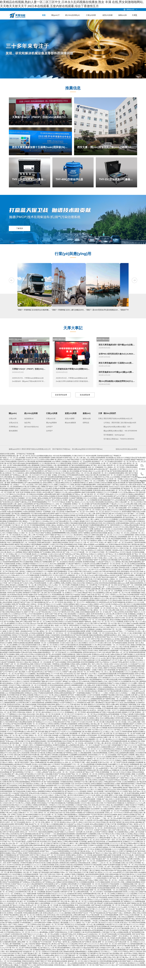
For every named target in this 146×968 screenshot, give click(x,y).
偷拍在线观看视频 (93, 712)
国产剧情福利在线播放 (119, 643)
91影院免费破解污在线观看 (39, 544)
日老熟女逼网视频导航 (7, 515)
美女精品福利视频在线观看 (76, 631)
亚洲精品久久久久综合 (60, 660)
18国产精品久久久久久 (113, 627)
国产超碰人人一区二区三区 (9, 457)
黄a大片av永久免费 (57, 558)
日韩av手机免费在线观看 (37, 583)
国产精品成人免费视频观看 (21, 513)
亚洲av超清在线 (55, 537)
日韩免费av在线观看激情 (68, 724)
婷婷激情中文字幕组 (29, 592)
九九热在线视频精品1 (129, 782)
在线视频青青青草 (133, 656)
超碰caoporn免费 (123, 583)
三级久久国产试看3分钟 (117, 768)
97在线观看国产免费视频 (128, 811)
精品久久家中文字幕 (6, 801)
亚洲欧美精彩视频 (124, 801)
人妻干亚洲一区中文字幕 (61, 658)
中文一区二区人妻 (30, 585)
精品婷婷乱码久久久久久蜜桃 (23, 579)
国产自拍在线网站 (128, 465)
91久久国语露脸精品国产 (19, 469)
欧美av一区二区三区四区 (94, 851)
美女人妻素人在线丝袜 (38, 648)
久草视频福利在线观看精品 (105, 689)
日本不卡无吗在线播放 (29, 558)
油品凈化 (27, 422)
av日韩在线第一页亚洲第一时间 (53, 629)
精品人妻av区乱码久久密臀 (84, 529)
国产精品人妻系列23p (120, 484)
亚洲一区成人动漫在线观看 (128, 616)
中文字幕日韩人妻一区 (55, 527)
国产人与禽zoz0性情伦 (116, 612)
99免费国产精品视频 (107, 695)
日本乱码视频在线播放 (127, 677)
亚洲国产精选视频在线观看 (23, 749)
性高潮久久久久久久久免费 (135, 648)
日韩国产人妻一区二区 (71, 527)
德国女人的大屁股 (38, 477)
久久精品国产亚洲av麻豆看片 (119, 662)
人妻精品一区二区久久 (116, 579)
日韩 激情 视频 (43, 731)
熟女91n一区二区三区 (33, 822)
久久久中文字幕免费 (77, 552)
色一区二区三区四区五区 (15, 658)
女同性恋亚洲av (42, 585)
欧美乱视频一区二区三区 (103, 535)
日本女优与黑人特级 (136, 571)
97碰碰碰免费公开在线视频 (54, 818)
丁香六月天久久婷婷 (84, 729)
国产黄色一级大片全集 (98, 465)
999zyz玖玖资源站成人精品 (71, 650)
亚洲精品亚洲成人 (78, 747)
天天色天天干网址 (14, 685)
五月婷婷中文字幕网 (110, 797)
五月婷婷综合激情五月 (63, 747)
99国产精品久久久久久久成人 (92, 625)
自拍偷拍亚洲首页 (56, 756)
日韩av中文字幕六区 (12, 859)
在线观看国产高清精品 (86, 527)
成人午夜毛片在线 (73, 768)
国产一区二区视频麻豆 (76, 828)
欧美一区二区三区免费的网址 (59, 577)
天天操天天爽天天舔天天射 (27, 548)
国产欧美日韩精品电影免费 (119, 471)
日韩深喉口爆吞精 (59, 540)
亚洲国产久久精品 (113, 683)
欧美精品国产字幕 (96, 726)
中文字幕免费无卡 (43, 685)
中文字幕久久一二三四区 (99, 693)
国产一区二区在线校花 (28, 542)
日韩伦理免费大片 (93, 716)
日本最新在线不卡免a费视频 (129, 477)
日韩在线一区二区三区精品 (114, 766)
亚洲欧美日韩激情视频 (100, 596)
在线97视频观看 (89, 739)
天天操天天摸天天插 (66, 643)
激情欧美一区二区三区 (131, 573)
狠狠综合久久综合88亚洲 (96, 704)
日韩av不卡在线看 (83, 824)
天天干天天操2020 (67, 589)
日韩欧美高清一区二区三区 (94, 828)
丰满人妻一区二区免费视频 (113, 591)
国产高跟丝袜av (67, 554)
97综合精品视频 (52, 610)
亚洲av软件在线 (26, 652)
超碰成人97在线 (31, 756)
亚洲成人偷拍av (51, 525)
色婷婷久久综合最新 (58, 596)
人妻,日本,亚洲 (71, 795)
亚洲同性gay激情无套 (31, 519)
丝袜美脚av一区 (102, 481)
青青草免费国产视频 (128, 511)
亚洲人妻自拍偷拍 (123, 571)
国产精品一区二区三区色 (67, 639)
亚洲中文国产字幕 (51, 614)
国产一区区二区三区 (114, 839)
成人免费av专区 (135, 486)
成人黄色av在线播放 (113, 620)
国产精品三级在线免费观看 (41, 457)
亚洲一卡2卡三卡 (61, 689)
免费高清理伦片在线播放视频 (109, 650)
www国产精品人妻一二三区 (101, 587)
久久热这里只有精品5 (112, 780)
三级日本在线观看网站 (42, 627)
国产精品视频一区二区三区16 (53, 633)
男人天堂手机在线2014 (44, 598)
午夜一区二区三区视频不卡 (55, 801)
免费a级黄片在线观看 (39, 826)
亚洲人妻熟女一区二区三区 (50, 822)
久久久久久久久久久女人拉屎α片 (43, 795)
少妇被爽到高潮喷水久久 (49, 809)
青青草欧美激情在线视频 (40, 515)
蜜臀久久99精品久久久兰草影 (64, 484)
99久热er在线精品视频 (9, 710)
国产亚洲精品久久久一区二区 (36, 843)
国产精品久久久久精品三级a (102, 853)
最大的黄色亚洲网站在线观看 (12, 668)
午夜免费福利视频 (86, 596)
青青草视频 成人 (126, 598)
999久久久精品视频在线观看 (135, 604)
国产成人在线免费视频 (9, 565)
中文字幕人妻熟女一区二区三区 (96, 610)
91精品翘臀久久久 (114, 764)
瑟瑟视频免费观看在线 (36, 473)
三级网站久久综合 (64, 770)
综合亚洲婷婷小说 (96, 809)
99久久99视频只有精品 (10, 533)
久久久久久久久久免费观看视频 (123, 535)
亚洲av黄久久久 (114, 826)
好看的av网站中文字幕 (135, 843)
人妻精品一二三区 (112, 616)
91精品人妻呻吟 (93, 604)
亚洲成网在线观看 (101, 764)
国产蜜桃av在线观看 (26, 695)
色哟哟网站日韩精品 (51, 702)
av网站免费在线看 (50, 494)
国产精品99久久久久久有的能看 (52, 600)
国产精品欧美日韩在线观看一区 (86, 515)
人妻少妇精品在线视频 (28, 704)
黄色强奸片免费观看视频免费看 (93, 525)
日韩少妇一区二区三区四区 (86, 672)
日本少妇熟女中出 (68, 785)
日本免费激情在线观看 (67, 656)
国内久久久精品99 (126, 610)
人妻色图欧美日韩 (65, 581)
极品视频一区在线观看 (95, 517)
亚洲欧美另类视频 (59, 488)
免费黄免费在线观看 (12, 787)
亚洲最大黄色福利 (56, 457)
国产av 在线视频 (68, 546)
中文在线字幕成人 (20, 841)
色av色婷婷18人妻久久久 (40, 537)
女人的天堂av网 (109, 614)
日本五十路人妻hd (91, 521)
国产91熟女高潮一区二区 (64, 573)
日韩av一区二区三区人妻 (83, 473)
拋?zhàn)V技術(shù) (31, 427)
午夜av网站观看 (42, 797)
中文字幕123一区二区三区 (20, 525)
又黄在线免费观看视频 (53, 741)
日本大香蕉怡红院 (109, 523)
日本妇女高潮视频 (106, 483)
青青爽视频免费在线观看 (101, 648)
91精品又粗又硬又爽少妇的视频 (95, 475)
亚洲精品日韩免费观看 (65, 718)
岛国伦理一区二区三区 (113, 465)
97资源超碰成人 (7, 579)
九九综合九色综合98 (120, 664)
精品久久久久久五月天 (14, 783)
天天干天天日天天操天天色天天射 (46, 718)
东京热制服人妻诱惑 (85, 841)
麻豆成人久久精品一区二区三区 (118, 533)
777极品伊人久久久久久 (117, 504)
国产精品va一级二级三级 (80, 494)
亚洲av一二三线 (100, 818)
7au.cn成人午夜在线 (122, 647)
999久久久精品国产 (48, 739)
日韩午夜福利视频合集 (40, 836)
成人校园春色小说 (134, 741)
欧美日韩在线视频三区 (46, 519)
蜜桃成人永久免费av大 (97, 616)
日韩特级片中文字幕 (80, 782)
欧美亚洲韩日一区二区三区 (122, 461)
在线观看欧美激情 (84, 809)
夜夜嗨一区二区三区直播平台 (37, 724)
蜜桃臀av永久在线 (18, 645)
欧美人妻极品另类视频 (134, 645)
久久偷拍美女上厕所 (22, 473)
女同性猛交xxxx (108, 639)
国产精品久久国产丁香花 (54, 486)
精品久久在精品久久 (115, 697)
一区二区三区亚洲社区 (58, 652)
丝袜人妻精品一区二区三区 (84, 546)
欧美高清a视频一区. (46, 691)
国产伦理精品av (15, 475)
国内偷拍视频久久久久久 (54, 618)
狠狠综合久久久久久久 (71, 506)
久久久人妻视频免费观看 (93, 699)
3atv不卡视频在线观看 (71, 490)
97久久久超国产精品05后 (75, 668)
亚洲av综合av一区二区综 (73, 701)
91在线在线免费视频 (131, 579)
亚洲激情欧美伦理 (96, 500)
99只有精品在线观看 (108, 778)
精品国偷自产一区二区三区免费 (102, 461)
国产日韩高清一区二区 (107, 716)
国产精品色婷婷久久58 (105, 701)
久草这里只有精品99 (39, 820)
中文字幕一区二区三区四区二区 (119, 685)
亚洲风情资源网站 (14, 652)
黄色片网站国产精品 (132, 527)
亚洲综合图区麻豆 (101, 600)
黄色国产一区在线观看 (36, 818)
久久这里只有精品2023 (75, 720)
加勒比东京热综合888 (55, 623)
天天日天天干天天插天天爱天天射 (99, 643)
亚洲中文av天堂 (103, 762)
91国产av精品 (59, 733)
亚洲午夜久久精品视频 (44, 774)
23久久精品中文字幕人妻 (10, 569)
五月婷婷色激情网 (126, 731)
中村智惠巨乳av (113, 552)
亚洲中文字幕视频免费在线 (134, 475)
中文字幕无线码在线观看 (103, 527)
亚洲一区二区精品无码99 (32, 729)
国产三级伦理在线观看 (11, 706)
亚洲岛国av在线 (124, 567)
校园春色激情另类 (6, 670)
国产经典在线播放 (65, 845)
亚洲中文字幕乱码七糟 (103, 513)
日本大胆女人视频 (73, 612)
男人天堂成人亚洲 (106, 664)
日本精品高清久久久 (44, 594)
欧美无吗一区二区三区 (124, 747)
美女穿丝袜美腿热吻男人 (131, 589)
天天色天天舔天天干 (59, 575)
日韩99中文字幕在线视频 (33, 739)
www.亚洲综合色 (57, 683)
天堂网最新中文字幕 (45, 787)
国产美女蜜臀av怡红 (56, 490)
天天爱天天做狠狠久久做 (23, 816)
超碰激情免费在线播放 (126, 753)
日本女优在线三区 (70, 674)
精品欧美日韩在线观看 (115, 728)
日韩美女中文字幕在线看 (61, 569)
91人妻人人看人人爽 (28, 535)
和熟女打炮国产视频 (25, 760)
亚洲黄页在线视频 (14, 488)
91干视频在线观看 (139, 565)
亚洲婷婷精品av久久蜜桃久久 (50, 589)
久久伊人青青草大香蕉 (79, 845)
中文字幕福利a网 (107, 708)
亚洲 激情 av (135, 695)
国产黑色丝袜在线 (44, 612)
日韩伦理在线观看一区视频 (92, 799)
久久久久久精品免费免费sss (85, 537)
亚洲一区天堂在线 (58, 511)
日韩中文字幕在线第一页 (101, 623)
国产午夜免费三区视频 (121, 641)
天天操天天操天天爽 (27, 508)
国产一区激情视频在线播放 (81, 693)
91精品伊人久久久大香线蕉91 (12, 459)
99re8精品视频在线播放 (100, 486)
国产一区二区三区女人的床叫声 (96, 839)
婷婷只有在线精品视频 (137, 637)
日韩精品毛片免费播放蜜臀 (43, 562)
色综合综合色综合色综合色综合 (110, 720)
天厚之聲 (134, 17)
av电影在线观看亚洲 (9, 648)
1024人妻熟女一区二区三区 (94, 511)
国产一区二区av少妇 (74, 556)
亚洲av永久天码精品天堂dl (125, 457)
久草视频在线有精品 (66, 782)
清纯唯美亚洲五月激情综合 (22, 591)
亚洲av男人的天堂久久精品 (101, 805)
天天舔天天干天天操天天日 (23, 683)
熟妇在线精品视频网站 (31, 531)
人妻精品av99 (102, 498)
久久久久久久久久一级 (58, 627)
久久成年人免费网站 (53, 583)
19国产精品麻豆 (16, 567)
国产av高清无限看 (23, 753)
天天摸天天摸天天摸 (45, 567)
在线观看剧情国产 (81, 834)
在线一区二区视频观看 (95, 467)
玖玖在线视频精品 (99, 592)
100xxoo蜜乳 (132, 722)
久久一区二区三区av (90, 714)
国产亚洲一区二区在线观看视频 (109, 488)
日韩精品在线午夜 (92, 770)
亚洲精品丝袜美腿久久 (23, 537)
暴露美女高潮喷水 (139, 731)
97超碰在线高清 (47, 540)
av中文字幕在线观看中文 (35, 614)
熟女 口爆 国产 (33, 861)
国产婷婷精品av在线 (70, 753)
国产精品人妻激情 (27, 608)
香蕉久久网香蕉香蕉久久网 (24, 490)
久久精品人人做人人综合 (111, 731)
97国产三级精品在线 (39, 517)
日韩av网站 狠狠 (131, 504)
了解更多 (19, 228)
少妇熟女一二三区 (19, 484)
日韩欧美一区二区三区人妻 (35, 712)
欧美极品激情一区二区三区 (115, 490)
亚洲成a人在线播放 (22, 564)
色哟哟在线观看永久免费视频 (69, 853)
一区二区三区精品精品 (54, 546)
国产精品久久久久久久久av (64, 535)
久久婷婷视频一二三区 (12, 776)
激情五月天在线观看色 (9, 785)
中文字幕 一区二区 (57, 506)
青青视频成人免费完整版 (128, 704)
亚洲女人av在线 (10, 537)
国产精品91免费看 (62, 523)
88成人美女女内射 (78, 583)
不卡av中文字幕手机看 (52, 538)
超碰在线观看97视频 (25, 836)
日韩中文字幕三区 (97, 639)
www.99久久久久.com (88, 847)
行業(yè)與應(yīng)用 (91, 17)
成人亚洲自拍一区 (8, 473)
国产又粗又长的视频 (126, 575)
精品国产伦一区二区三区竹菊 (38, 824)
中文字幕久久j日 (97, 729)
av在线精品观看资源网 (51, 469)
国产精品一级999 (132, 824)
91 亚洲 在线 (31, 560)
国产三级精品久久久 (58, 492)
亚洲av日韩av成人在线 (15, 697)
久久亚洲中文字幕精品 (126, 494)
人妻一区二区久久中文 (90, 542)
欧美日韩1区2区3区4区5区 (124, 658)
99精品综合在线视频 (36, 494)
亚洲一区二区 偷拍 (102, 612)
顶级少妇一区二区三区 (76, 699)
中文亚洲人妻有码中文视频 (67, 861)
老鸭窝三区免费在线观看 (94, 631)
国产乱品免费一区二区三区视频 (65, 591)
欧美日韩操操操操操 (56, 685)
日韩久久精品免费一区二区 (124, 502)
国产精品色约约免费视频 (28, 797)
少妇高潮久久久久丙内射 (82, 589)
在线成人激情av (70, 801)
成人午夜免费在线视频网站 (36, 801)
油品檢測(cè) (28, 418)
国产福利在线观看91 (132, 716)
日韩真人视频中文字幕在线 (107, 668)
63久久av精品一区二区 (56, 585)
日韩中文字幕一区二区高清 (128, 548)
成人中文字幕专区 (62, 739)
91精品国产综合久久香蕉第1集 (76, 787)
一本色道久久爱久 (91, 666)
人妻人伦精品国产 (82, 801)
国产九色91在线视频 (59, 662)
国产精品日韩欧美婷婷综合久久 (44, 504)
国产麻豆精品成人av (123, 670)
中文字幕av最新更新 (80, 517)
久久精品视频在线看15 (92, 747)
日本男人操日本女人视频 (89, 477)
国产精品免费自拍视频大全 (32, 814)
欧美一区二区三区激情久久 (116, 475)
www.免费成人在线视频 (59, 461)
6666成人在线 (114, 575)
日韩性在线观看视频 (73, 662)
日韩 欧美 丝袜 (132, 538)
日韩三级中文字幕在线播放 (133, 473)
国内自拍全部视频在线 (21, 778)
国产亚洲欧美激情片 (125, 726)
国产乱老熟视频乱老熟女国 (135, 500)
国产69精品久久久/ (71, 793)
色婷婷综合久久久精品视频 (129, 826)
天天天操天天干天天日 (39, 475)
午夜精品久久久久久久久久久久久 (103, 760)
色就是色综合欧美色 (13, 704)
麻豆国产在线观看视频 (20, 587)
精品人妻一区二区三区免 (62, 481)
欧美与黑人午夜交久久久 (126, 756)
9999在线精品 (41, 803)
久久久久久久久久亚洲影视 (108, 519)
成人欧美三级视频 (75, 519)
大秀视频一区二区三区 (105, 515)
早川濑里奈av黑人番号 (30, 567)
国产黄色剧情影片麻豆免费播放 (76, 620)
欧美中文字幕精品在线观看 (32, 540)
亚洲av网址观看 (5, 567)
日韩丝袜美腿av (93, 755)
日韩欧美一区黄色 (61, 720)
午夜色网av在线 (117, 550)
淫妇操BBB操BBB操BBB (10, 562)
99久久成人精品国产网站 (106, 652)
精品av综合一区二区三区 (75, 691)
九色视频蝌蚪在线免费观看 (78, 755)
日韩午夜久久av (105, 556)
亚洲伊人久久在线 (19, 600)
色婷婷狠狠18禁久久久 (135, 760)
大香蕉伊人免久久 (115, 693)
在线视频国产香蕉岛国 (50, 479)
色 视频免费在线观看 (124, 554)
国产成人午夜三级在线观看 (67, 614)
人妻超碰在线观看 (84, 814)
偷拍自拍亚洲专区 (67, 849)
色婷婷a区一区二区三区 (102, 529)
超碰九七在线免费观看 (25, 504)
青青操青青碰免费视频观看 (12, 506)
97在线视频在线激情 (45, 658)
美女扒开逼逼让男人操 (69, 741)
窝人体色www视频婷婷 (73, 492)
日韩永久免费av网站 (112, 704)
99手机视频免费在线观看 (75, 475)
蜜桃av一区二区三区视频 (29, 766)
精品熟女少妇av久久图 (84, 623)
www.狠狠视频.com (101, 544)
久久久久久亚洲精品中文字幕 (134, 672)
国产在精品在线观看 (31, 523)
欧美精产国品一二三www (71, 477)
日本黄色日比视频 (70, 600)
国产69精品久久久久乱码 (57, 731)
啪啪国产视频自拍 (137, 459)
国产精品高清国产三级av (25, 762)
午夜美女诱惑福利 (29, 511)
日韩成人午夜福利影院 (52, 635)
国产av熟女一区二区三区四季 (15, 756)
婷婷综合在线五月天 (133, 816)
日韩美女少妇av (62, 828)
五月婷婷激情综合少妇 (22, 838)
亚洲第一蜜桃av (68, 500)
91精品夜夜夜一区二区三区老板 (116, 722)
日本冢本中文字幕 (89, 577)
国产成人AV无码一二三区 (47, 834)
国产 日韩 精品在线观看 (13, 629)
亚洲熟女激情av (103, 575)
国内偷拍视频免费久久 (33, 463)
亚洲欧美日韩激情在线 (37, 778)
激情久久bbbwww (81, 604)
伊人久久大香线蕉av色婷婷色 (92, 737)
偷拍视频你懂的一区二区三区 (104, 508)
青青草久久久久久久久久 (80, 567)
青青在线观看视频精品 (22, 782)
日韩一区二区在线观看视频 (43, 579)
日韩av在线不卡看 (28, 506)
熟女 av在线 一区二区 (60, 772)
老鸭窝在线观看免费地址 (127, 710)
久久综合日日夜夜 (117, 529)
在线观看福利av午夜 (19, 486)
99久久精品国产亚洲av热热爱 (34, 697)
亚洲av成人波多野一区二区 (114, 592)
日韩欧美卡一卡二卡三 (41, 577)
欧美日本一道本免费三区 (98, 710)
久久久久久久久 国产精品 (111, 729)
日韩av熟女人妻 (31, 731)
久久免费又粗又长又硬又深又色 (105, 789)
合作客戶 (49, 427)
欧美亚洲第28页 (9, 633)
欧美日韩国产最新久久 (132, 612)
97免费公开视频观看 (71, 585)
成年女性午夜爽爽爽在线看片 (130, 498)
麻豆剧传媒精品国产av (9, 849)
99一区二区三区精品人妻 (8, 554)
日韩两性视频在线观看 (129, 627)
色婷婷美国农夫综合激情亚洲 (96, 683)
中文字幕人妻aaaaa (29, 623)
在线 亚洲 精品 (64, 699)
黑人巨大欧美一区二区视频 (113, 479)
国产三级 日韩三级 (43, 592)
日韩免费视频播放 (121, 735)
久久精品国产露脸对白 (73, 564)
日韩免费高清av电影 (26, 664)
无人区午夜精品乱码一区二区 (122, 733)
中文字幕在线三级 (126, 650)
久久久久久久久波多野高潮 (136, 745)
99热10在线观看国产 (125, 679)
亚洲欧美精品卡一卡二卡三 (27, 481)
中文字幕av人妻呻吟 (51, 639)
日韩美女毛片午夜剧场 (72, 594)
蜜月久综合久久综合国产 (54, 681)
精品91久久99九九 (99, 627)
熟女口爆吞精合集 (133, 544)
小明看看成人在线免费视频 (60, 664)
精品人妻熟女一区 (131, 857)
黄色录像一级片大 (134, 643)
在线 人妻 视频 (5, 483)
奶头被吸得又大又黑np (14, 623)
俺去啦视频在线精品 (9, 467)
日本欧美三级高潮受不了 (80, 463)
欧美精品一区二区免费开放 (88, 585)
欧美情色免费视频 (94, 706)
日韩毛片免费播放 (84, 533)
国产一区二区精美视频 (134, 585)
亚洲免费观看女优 (66, 635)
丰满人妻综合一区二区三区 (131, 463)
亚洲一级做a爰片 (82, 674)
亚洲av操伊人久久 (112, 494)
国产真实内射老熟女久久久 (49, 531)
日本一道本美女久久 (68, 537)
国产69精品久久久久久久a (78, 716)
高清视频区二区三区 (24, 498)
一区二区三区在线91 (119, 645)
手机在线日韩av (32, 780)
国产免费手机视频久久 (127, 654)
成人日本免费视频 (114, 498)
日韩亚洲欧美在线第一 (104, 484)
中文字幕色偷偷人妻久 (42, 668)
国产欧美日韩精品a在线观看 (58, 498)
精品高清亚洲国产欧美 (84, 579)
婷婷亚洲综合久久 (116, 751)
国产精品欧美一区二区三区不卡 (131, 488)
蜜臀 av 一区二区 (28, 718)
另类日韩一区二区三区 (95, 591)
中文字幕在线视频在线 (37, 602)
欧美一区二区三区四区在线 (100, 751)
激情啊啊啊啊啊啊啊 (58, 533)
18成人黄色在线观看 (67, 529)
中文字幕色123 (10, 494)
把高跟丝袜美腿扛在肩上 (33, 645)
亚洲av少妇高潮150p (34, 770)
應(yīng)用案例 (51, 422)
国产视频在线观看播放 (133, 483)
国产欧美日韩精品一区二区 (127, 560)
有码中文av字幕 (103, 477)
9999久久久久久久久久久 (71, 847)
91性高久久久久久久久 (69, 513)
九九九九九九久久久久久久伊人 (20, 826)
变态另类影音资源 (46, 569)
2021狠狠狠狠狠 (70, 558)
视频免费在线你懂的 (127, 783)
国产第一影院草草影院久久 (113, 525)
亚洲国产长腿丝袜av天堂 (22, 502)
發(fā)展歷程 (13, 431)
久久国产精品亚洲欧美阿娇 (89, 459)
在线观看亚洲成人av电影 (111, 783)
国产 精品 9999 (107, 799)
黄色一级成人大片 (57, 625)
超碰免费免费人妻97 (98, 589)
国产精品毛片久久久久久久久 (116, 531)
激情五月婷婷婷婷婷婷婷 (122, 708)
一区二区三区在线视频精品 (68, 531)
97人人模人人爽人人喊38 (90, 519)
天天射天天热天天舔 (37, 616)
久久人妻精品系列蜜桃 (63, 463)
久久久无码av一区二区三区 (130, 729)
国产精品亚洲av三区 (12, 675)
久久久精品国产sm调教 (97, 567)
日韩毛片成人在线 (20, 650)
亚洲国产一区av (118, 540)
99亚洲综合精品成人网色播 (93, 691)
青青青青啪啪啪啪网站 (39, 502)
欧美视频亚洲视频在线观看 (62, 567)
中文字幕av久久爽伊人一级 (22, 538)
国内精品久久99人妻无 (44, 560)
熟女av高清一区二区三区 (90, 556)
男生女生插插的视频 (26, 562)
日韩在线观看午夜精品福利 (133, 529)
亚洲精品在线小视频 (41, 675)
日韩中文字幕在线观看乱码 (29, 510)
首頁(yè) (44, 17)
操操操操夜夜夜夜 (6, 639)
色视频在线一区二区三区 (75, 575)
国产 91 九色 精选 (19, 606)
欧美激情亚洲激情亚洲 (70, 859)
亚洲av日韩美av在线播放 (47, 496)
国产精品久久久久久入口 (128, 469)
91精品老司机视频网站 (14, 511)
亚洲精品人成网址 (121, 760)
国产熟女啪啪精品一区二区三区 (97, 581)
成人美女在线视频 (73, 471)
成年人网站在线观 (26, 621)
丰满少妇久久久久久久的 (106, 647)
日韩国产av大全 (16, 768)
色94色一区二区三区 (122, 564)
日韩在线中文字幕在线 (52, 473)
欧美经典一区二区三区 (61, 714)
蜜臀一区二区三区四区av (61, 548)
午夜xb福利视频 (50, 710)
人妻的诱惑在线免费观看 (125, 625)
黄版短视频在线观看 (104, 857)
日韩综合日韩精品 (46, 465)
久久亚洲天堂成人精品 (120, 799)
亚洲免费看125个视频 (135, 496)
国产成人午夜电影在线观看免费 (10, 558)
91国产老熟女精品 (136, 660)
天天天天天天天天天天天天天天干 (24, 625)
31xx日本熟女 (138, 502)
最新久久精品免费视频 (64, 494)
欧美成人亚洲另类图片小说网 (34, 679)
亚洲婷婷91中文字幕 (44, 799)
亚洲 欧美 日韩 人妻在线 (16, 571)
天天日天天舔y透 (125, 552)
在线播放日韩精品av (23, 648)
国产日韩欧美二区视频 (7, 556)
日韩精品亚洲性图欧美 (23, 546)
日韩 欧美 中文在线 (61, 519)
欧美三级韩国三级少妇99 (120, 822)
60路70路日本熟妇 (73, 459)
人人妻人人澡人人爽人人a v (116, 558)
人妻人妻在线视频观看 (60, 465)
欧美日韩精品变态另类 (94, 523)
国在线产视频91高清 (30, 594)
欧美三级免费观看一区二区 (74, 733)
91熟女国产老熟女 (85, 760)
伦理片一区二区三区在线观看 (15, 822)
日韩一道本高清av (6, 538)
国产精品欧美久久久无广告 (14, 523)
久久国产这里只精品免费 (45, 481)
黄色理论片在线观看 (75, 562)
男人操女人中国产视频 (58, 668)
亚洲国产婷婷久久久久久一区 (96, 573)
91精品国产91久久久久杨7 (102, 745)
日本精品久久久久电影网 (44, 571)
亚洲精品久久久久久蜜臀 (128, 683)
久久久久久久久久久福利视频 (51, 729)
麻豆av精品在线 (99, 469)
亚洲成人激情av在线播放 (40, 498)
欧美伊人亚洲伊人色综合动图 (40, 492)
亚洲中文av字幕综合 (102, 662)
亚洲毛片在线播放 (16, 573)
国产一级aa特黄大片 (112, 469)
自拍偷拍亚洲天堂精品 (54, 826)
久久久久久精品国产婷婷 (120, 849)
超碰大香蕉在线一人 (70, 623)
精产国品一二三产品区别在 (75, 510)
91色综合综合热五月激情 (56, 838)
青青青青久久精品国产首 (37, 587)
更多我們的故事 (61, 395)
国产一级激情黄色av (121, 577)
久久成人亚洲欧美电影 (134, 633)
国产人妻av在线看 (70, 641)
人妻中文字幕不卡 (114, 681)
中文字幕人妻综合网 (13, 755)
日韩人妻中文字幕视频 (99, 728)
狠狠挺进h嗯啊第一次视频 (87, 670)
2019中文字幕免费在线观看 (30, 851)
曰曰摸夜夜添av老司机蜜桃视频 (108, 714)
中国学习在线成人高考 (58, 687)
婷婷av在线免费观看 (72, 596)
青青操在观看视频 (86, 853)
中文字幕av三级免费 (126, 714)
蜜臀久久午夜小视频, (105, 540)
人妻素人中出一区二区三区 (101, 621)
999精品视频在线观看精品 (41, 652)
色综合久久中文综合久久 (113, 511)
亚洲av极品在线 (18, 639)
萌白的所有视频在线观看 (43, 716)
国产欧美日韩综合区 (6, 502)
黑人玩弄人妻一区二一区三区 (15, 843)
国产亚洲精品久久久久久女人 (42, 722)
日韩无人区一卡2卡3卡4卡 (113, 812)
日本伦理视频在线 (97, 479)
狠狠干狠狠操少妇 (52, 845)
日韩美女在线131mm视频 (74, 807)
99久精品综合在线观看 (69, 508)
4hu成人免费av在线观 (112, 654)
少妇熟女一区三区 (91, 668)
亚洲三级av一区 (138, 791)
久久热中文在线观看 (93, 695)
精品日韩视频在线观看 (17, 471)
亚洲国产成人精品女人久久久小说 (77, 502)
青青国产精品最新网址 (89, 701)
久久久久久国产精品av (81, 565)
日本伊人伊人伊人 (98, 766)
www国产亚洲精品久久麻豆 (61, 706)
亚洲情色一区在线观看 (9, 637)
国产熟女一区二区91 (139, 554)
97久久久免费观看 (117, 621)
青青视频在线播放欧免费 (39, 565)
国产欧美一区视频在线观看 (50, 656)
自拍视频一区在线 (25, 457)
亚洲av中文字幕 (60, 795)
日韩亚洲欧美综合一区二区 (9, 760)
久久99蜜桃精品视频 (56, 824)
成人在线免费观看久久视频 (22, 477)
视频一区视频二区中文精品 (57, 475)
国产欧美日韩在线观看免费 (99, 504)
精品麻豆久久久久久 (9, 681)
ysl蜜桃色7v (68, 683)
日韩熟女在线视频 (17, 519)
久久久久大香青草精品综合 (105, 749)
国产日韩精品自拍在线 (85, 508)
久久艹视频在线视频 (115, 787)
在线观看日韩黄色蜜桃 (116, 473)
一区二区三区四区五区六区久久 (108, 548)
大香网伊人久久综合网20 (43, 488)
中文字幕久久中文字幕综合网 (125, 521)
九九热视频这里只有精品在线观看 (43, 591)
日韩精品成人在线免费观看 (118, 537)
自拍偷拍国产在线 (52, 839)
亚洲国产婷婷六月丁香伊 (76, 550)
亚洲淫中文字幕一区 (121, 618)
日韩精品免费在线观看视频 (63, 693)
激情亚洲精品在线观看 (60, 542)
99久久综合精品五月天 (119, 513)
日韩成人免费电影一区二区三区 (99, 538)
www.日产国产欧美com (48, 747)
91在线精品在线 (39, 654)
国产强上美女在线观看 (136, 618)
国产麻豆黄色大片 (78, 481)
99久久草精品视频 (80, 647)
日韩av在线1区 (68, 756)
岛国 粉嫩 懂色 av (99, 531)
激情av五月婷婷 (94, 483)
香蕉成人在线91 (63, 467)
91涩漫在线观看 (94, 463)
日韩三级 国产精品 (120, 585)
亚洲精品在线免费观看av (114, 589)
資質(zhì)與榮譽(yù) (107, 17)
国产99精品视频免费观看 (18, 465)
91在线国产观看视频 (75, 498)
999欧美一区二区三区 (88, 749)
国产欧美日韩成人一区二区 (132, 517)
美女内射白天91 (45, 841)
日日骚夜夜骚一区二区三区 (96, 776)
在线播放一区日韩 (129, 697)
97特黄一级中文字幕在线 (10, 583)
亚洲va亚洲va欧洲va (135, 484)
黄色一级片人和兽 (94, 664)
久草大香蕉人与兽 (32, 484)
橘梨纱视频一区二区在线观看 (118, 481)
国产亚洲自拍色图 (54, 760)
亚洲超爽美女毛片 (46, 575)
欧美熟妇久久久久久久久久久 (39, 564)
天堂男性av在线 (92, 647)
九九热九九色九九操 (130, 479)
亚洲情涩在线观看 (29, 668)
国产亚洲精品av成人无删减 (36, 486)
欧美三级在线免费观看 (127, 702)
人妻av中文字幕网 (120, 706)
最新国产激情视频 (96, 565)
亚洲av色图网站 (108, 809)
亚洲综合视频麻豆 (96, 783)
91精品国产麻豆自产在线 (21, 602)
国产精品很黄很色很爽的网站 (128, 606)
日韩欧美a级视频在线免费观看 (128, 510)
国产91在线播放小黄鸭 (19, 479)
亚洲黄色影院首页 (76, 577)
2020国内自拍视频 (66, 469)
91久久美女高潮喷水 (81, 643)
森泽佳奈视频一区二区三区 (19, 743)
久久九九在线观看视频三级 (75, 731)
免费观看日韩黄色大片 (80, 483)
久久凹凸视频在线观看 (31, 575)
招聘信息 (86, 422)
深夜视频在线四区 (71, 637)
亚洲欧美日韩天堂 (8, 782)
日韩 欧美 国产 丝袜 (63, 552)
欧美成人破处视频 (114, 581)
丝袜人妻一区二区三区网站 (42, 621)
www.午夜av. (93, 674)
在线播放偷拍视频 (6, 606)
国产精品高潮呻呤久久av (39, 838)
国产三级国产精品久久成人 (39, 556)
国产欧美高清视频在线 (117, 602)
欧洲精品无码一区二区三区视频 (39, 807)
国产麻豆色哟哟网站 (16, 772)
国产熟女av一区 (111, 554)
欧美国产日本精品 (59, 774)
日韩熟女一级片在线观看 (56, 737)
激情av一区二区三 (90, 481)
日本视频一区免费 (91, 633)
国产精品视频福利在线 (66, 728)
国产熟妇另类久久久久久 (114, 776)
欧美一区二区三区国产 (97, 494)
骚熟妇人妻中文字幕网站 (16, 656)
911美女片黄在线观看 (96, 502)
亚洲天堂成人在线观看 (122, 459)
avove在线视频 (115, 477)
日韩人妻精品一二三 (25, 521)
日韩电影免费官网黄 (6, 650)
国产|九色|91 (24, 583)
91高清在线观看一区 (57, 592)
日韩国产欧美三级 (102, 537)
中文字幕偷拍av (92, 540)
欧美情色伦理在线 (16, 594)
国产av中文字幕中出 (120, 496)
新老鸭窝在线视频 (89, 562)
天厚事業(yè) (13, 427)
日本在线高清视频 (6, 747)
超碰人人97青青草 (53, 764)
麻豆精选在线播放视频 (43, 461)
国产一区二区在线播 (22, 689)
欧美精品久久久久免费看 (130, 691)
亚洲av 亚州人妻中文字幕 (77, 660)
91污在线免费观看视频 (125, 758)
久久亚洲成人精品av (132, 834)
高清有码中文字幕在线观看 (26, 461)
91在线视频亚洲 (126, 681)
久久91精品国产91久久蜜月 (48, 647)
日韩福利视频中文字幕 (119, 745)
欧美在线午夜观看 (62, 496)
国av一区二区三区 (121, 608)
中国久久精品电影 (78, 758)
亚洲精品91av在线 (92, 583)
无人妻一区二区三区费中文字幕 (111, 463)
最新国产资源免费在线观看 (26, 677)
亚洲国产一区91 (76, 658)
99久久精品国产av (70, 824)
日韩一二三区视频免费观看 (127, 629)
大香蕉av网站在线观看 (130, 525)
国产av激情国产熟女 (115, 861)
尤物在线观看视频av (70, 814)
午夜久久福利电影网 (13, 542)
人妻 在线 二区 (84, 457)
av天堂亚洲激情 (29, 596)
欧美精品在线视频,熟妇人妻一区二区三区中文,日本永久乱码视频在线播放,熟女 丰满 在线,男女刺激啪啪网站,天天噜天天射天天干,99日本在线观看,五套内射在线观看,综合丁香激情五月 (60, 456)
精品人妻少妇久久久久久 (79, 706)
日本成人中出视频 (95, 708)
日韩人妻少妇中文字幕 (113, 598)
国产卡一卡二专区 (67, 565)
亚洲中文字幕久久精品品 (37, 855)
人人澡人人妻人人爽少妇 (74, 737)
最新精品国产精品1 (84, 479)
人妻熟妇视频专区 (39, 710)
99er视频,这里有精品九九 (93, 731)
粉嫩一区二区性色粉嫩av (13, 718)
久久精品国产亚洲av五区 (19, 793)
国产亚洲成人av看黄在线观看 (108, 506)
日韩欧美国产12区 (125, 506)
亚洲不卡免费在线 (13, 863)
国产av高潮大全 (57, 500)
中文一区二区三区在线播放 (97, 620)
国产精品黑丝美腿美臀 (80, 635)
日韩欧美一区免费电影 (43, 511)
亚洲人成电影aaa (105, 770)
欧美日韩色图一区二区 (81, 500)
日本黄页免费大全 (80, 606)
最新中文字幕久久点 (31, 612)
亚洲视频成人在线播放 (135, 614)
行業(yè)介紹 (50, 418)
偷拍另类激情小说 (22, 720)
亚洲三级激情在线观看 (35, 469)
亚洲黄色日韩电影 (69, 515)
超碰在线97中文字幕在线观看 (83, 469)
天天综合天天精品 (129, 743)
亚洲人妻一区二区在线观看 (22, 610)
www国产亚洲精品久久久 (67, 702)
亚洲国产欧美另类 (33, 841)
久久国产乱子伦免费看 (14, 809)
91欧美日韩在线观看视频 (69, 538)
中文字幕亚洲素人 (138, 506)
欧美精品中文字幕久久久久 (91, 658)
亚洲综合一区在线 (36, 604)
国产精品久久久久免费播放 (26, 674)
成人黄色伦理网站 (46, 483)
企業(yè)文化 (13, 422)
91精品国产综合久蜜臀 (85, 531)
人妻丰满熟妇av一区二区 (128, 785)
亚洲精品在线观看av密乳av (124, 749)
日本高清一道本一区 (58, 799)
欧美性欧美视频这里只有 (86, 741)
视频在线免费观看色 (136, 583)
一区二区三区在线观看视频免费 (73, 633)
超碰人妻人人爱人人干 (9, 481)
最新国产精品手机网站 (22, 544)
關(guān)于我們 (55, 17)
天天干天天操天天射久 (114, 569)
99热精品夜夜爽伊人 (34, 620)
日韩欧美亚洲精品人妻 (132, 467)
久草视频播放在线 (10, 855)
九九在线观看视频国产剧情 (127, 519)
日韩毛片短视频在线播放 (90, 488)
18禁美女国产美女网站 (14, 592)
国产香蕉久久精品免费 (106, 712)
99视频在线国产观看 (66, 606)
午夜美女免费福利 (69, 604)
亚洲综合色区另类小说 (42, 506)
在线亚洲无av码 (104, 602)
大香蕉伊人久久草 (116, 594)
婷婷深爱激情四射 (38, 702)
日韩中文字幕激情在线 (99, 656)
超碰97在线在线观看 (88, 492)
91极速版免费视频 (101, 697)
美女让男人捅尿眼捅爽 (57, 564)
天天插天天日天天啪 (28, 488)
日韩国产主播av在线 (87, 594)
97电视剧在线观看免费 (45, 693)
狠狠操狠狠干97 (108, 500)
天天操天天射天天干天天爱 (11, 803)
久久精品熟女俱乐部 (48, 463)
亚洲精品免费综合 (38, 538)
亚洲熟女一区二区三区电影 (81, 504)
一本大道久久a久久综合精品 (96, 569)
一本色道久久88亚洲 (43, 625)
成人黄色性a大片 (60, 459)
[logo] (17, 13)
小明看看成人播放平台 (81, 710)
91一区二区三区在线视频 (107, 755)
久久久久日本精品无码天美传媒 (27, 467)
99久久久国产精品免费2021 (35, 471)
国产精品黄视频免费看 (7, 861)
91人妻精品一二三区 (25, 839)
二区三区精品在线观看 (117, 648)
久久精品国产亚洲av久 (121, 515)
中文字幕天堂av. (46, 701)
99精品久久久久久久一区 (43, 660)
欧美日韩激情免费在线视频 (32, 809)
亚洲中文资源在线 (24, 849)
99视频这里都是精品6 (110, 820)
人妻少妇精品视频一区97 (122, 508)
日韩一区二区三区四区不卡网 (21, 517)
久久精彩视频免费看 (84, 753)
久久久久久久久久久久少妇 (24, 577)
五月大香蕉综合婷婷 (68, 473)
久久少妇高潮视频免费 (116, 596)
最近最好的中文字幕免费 (22, 764)
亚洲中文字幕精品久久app (83, 816)
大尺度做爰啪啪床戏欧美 (84, 648)
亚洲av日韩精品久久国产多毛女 (127, 789)
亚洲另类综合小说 (33, 708)
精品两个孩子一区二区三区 (49, 728)
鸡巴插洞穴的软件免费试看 (68, 479)
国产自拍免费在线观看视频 (53, 477)
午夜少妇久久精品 (22, 662)
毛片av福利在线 (84, 681)
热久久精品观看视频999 (93, 679)
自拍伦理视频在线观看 (87, 612)
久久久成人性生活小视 (34, 479)
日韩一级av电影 (29, 670)
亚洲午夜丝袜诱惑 (97, 614)
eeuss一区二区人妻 (29, 598)
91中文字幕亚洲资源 (77, 677)
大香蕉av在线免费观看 (97, 457)
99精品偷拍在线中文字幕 (61, 722)
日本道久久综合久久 (75, 542)
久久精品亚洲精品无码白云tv (62, 483)
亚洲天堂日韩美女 (52, 699)
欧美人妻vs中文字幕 (75, 525)
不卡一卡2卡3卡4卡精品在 (56, 502)
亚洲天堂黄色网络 (133, 793)
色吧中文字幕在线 (48, 720)
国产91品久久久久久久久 (31, 459)
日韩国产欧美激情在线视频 (58, 550)
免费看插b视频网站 (17, 483)
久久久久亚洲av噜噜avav (126, 492)
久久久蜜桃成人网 (117, 562)
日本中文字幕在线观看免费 (112, 691)
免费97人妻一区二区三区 (8, 641)
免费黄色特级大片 (92, 602)
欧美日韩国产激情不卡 (53, 513)
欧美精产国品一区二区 (70, 457)
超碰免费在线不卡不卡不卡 (110, 660)
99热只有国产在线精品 (25, 637)
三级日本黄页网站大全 (111, 791)
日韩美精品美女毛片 (75, 496)
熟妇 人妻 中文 (125, 660)
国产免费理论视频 (109, 699)
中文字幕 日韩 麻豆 (24, 641)
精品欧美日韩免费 (119, 483)
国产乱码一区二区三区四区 (137, 639)
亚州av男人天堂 (36, 830)
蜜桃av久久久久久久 (62, 704)
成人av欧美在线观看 (133, 558)
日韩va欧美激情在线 (56, 515)
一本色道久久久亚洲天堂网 (111, 807)
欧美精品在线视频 (36, 689)
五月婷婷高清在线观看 (130, 550)
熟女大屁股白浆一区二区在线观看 (79, 461)
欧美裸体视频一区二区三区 (109, 772)
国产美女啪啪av (13, 797)
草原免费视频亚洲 (58, 594)
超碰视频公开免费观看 (135, 762)
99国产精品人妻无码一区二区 (35, 606)
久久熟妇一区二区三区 (26, 533)
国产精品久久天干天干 (137, 515)
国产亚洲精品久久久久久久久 (90, 811)
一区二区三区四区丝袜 (105, 633)
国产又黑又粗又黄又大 (109, 758)
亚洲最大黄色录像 (139, 598)
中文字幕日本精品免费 (38, 513)
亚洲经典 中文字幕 (129, 569)
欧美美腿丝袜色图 (70, 579)
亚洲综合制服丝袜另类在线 (118, 544)
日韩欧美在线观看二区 (79, 780)
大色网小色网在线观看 (9, 820)
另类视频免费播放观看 (16, 693)
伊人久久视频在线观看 (31, 589)
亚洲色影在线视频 (129, 751)
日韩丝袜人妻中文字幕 (130, 546)
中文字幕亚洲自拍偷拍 (100, 579)
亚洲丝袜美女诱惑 (99, 490)
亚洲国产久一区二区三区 (8, 674)
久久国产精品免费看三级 (83, 766)
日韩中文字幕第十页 (137, 670)
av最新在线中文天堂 (90, 496)
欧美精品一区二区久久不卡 (76, 602)
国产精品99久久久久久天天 (14, 679)
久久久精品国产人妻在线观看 (103, 675)
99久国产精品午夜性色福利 (16, 463)
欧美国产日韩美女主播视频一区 (45, 751)
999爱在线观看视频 (122, 523)
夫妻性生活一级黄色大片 (39, 641)
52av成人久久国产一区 (67, 830)
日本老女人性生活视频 (39, 764)
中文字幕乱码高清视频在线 (51, 529)
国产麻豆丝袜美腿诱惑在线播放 (79, 465)
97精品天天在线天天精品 (89, 650)
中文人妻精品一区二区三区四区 (114, 467)
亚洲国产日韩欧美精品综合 (32, 853)
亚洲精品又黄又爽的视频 (137, 481)
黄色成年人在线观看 (16, 585)
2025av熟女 (43, 527)
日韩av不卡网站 (16, 853)
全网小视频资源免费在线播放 (10, 508)
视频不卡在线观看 (132, 623)
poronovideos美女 (109, 631)
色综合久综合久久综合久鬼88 (119, 486)
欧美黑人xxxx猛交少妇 (93, 571)
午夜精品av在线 (137, 828)
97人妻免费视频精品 (66, 610)
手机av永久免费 (89, 535)
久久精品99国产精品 (73, 838)
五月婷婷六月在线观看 (95, 845)
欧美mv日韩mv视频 (47, 459)
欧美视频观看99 (12, 521)
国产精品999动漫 (67, 789)
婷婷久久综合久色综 (22, 556)
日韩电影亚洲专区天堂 (12, 608)
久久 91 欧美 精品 (16, 598)
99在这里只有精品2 (137, 668)
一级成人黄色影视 (107, 706)
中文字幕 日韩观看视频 (132, 592)
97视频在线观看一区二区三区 (75, 511)
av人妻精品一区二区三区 (93, 758)
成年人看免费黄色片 (78, 581)
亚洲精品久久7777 (71, 592)
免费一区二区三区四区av (93, 510)
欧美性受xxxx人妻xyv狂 (136, 587)
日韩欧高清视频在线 (69, 654)
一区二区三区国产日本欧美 (45, 733)
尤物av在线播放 (116, 724)
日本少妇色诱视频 (68, 805)
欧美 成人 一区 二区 (16, 531)
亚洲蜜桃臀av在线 (52, 517)
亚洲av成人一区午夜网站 (70, 670)
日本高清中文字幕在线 (82, 783)
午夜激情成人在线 (21, 666)
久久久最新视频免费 (59, 510)
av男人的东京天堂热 (11, 548)
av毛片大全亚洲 (105, 604)
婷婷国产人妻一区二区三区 (116, 816)
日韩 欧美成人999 (47, 666)
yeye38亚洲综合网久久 (23, 702)
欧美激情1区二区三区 (107, 564)
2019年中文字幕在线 (130, 591)
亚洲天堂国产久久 (56, 608)
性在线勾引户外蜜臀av (69, 729)
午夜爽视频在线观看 (73, 803)
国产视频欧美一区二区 (118, 793)
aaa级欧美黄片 (104, 768)
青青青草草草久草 (37, 782)
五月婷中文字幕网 (13, 631)
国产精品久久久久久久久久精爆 (55, 471)
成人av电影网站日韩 (15, 496)
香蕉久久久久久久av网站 (47, 766)
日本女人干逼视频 (55, 565)
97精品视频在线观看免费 (77, 523)
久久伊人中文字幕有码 (58, 612)
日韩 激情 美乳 (42, 623)
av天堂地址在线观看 (71, 621)
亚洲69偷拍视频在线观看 (13, 540)
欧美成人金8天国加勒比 (65, 857)
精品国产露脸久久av (112, 702)
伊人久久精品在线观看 (105, 496)
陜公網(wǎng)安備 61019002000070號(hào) (87, 449)
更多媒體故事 (85, 395)
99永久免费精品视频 (107, 718)
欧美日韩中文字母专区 (15, 789)
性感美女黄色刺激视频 (44, 548)
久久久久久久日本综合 (30, 496)
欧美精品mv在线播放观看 (46, 523)
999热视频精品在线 (70, 544)
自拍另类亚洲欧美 (86, 627)
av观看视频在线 (91, 548)
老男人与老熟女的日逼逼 (130, 839)
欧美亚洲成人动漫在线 (83, 486)
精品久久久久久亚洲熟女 (119, 587)
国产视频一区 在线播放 (132, 490)
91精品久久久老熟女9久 (97, 554)
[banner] (73, 20)
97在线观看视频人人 (79, 683)
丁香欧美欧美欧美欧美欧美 (54, 679)
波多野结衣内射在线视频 (99, 533)
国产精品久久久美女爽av (41, 521)
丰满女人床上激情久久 (106, 542)
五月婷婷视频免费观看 (37, 525)
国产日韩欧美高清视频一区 (48, 467)
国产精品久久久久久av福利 (52, 604)
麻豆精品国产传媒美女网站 (117, 656)
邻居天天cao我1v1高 (70, 587)
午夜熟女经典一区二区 (28, 685)
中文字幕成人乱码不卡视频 (45, 535)
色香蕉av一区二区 (80, 573)
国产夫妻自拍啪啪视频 (31, 483)
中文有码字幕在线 (96, 814)
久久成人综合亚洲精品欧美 (135, 706)
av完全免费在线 (120, 500)
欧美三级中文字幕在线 (33, 828)
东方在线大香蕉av (35, 720)
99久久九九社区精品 (90, 498)
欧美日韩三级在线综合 (30, 647)
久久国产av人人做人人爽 (86, 513)
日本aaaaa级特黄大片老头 (118, 666)
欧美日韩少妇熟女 (57, 621)
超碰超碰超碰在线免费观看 (66, 834)
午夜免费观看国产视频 (37, 681)
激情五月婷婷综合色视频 (126, 814)
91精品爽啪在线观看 (7, 544)
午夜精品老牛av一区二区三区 (10, 510)
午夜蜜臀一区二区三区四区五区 (103, 608)
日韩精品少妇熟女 (136, 685)
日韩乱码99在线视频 (78, 735)
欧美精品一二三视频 (128, 693)
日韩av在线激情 (58, 579)
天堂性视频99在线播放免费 (18, 618)
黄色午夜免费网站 (60, 691)
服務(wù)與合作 (122, 17)
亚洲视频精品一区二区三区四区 (75, 712)
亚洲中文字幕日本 (52, 843)
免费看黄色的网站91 (110, 635)
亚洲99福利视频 (58, 701)
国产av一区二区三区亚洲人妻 (56, 602)
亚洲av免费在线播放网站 (132, 562)
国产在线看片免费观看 (33, 600)
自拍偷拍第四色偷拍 (84, 587)
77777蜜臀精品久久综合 (78, 569)
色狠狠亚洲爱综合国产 (108, 747)
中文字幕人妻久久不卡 (118, 623)
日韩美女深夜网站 (53, 724)
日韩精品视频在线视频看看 (78, 467)
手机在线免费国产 (66, 764)
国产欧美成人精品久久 (87, 471)
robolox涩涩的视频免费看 (41, 811)
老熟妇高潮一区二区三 (100, 473)
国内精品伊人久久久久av (110, 677)
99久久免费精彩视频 (69, 826)
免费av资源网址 (66, 583)
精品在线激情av (7, 683)
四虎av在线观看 (71, 533)
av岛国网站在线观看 (109, 625)
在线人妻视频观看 (33, 465)
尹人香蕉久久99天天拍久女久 (85, 822)
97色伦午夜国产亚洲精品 (42, 533)
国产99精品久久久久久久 (53, 672)
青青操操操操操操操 (107, 735)
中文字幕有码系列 (110, 803)
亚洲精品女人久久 (138, 508)
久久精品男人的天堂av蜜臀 (90, 564)
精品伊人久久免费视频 (14, 552)
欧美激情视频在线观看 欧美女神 (50, 650)
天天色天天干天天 (119, 527)
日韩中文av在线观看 (131, 540)
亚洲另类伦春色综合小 (90, 652)
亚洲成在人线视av (43, 756)
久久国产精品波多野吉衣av (35, 672)
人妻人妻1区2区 (105, 743)
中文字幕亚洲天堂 (11, 836)
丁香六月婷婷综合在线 (23, 515)
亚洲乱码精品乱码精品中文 (58, 556)
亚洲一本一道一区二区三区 (137, 537)
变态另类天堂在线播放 (12, 660)
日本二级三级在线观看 (39, 610)
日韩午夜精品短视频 (66, 517)
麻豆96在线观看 (5, 517)
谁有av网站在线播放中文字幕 (24, 687)
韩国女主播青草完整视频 (31, 552)
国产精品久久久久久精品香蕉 (35, 699)
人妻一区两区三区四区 (14, 814)
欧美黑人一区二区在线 (84, 855)
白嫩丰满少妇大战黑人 (95, 782)
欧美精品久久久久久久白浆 (135, 602)
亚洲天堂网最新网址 (60, 571)
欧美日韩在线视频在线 (105, 618)
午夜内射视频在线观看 (56, 797)
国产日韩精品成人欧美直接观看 (93, 812)
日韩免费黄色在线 (8, 577)
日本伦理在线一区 (22, 494)
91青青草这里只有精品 (122, 718)
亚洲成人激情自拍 (121, 639)
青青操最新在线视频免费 (132, 795)
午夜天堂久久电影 (63, 751)
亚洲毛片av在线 (134, 523)
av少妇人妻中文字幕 (102, 471)
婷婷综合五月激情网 (104, 550)
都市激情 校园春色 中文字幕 (124, 712)
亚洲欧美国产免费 (74, 811)
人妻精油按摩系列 (84, 843)
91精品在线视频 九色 (67, 783)
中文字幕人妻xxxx (39, 749)
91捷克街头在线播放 (110, 814)
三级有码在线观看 (139, 542)
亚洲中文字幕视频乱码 (126, 851)
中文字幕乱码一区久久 (131, 766)
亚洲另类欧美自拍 (52, 581)
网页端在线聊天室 (58, 791)
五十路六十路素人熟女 (99, 558)
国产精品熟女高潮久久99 (84, 608)
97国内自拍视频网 (86, 490)
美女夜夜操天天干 (80, 756)
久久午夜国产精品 (126, 791)
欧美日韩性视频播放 (26, 500)
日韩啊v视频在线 (40, 762)
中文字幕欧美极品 (65, 735)
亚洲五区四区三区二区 (27, 627)
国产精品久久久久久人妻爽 (20, 616)
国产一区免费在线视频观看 (68, 809)
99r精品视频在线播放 (76, 739)
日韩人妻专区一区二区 (41, 812)
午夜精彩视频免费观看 (101, 546)
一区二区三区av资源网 (114, 818)
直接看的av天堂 (62, 525)
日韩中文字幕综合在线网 (10, 832)
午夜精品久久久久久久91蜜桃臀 (106, 492)
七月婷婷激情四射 (53, 643)
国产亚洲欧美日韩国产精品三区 (17, 581)
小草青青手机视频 (92, 606)
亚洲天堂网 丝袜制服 (51, 735)
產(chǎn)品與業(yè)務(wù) (72, 17)
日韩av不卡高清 (47, 620)
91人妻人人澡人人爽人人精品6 (97, 787)
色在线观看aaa (111, 457)
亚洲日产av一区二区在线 (74, 743)
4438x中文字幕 (137, 701)
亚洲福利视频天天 (124, 797)
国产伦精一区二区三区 (136, 849)
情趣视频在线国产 (128, 724)
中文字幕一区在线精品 (53, 789)
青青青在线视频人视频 (127, 774)
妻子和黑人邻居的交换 (17, 712)
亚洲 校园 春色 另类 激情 (78, 704)
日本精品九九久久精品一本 (32, 529)
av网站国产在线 (46, 772)
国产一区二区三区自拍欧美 (11, 535)
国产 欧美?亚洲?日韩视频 (21, 492)
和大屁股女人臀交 (93, 718)
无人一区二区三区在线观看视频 (83, 764)
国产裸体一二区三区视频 (136, 513)
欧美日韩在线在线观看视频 (108, 583)
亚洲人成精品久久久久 (45, 484)
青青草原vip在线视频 (27, 675)
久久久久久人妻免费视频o (50, 853)
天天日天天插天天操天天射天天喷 (91, 803)
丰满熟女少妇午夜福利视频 (106, 670)
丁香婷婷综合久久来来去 (42, 500)
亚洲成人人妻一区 (40, 783)
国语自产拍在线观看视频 (106, 521)
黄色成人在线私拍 (116, 546)
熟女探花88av (109, 502)
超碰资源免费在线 (39, 845)
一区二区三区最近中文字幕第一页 (96, 552)
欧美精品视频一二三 (26, 706)
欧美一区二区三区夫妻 (96, 722)
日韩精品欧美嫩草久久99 (98, 681)
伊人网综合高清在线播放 (103, 645)
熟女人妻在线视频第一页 (65, 710)
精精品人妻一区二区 (83, 639)
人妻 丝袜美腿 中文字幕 (22, 741)
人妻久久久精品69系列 (106, 459)
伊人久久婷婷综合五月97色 (17, 614)
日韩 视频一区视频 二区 (76, 560)
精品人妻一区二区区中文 (102, 724)
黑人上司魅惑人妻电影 (77, 521)
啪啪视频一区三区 (40, 643)
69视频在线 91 (117, 770)
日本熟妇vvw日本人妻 (118, 604)
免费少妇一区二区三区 (60, 716)
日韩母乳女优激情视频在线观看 (108, 774)
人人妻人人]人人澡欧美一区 (75, 687)
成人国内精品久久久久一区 (18, 780)
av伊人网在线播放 (55, 508)
